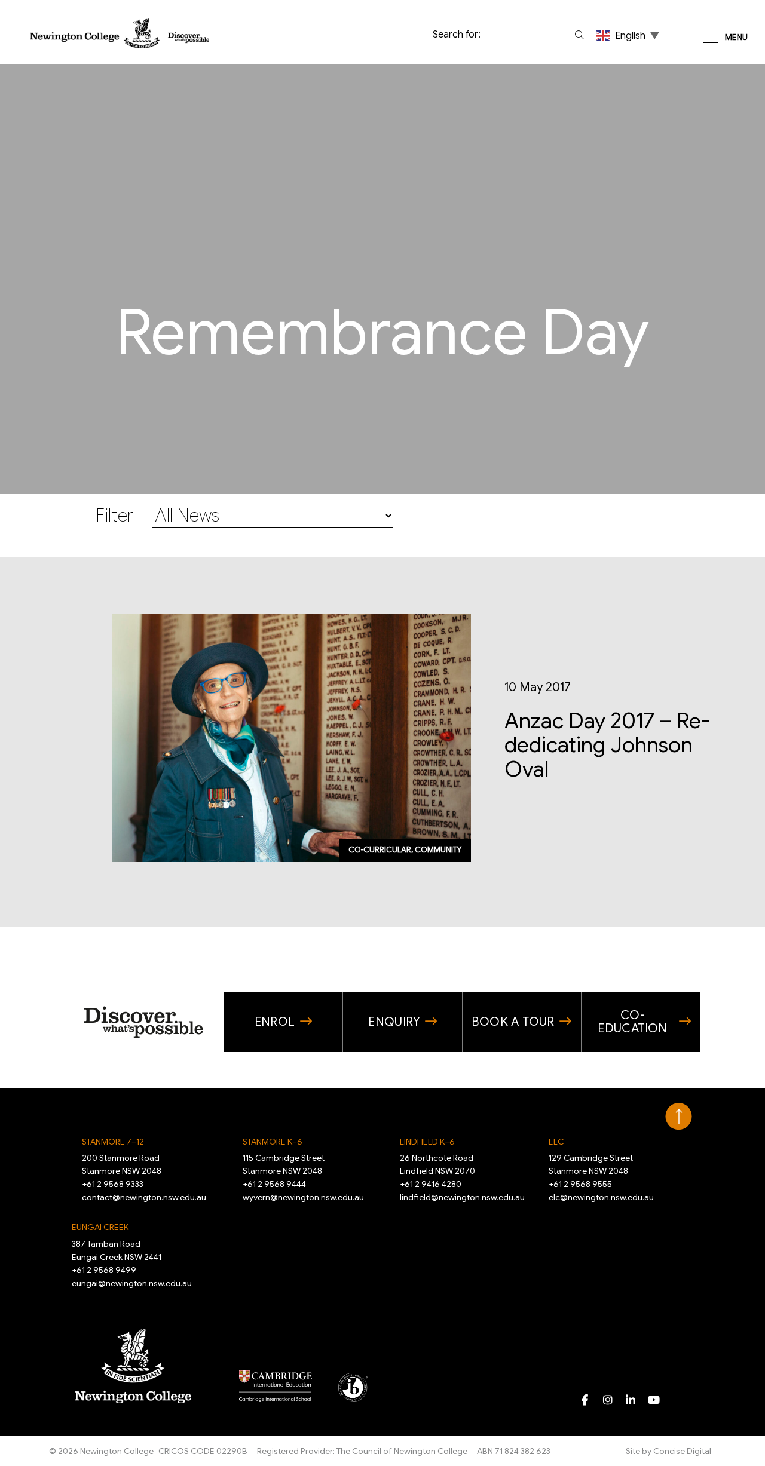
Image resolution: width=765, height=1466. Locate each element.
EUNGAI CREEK (100, 1227)
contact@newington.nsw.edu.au (144, 1197)
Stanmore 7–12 (113, 1141)
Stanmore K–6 (272, 1141)
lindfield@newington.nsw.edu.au (462, 1197)
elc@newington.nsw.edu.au (601, 1197)
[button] (628, 35)
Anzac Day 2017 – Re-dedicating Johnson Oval (606, 745)
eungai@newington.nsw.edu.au (132, 1283)
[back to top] (678, 1116)
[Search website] (577, 35)
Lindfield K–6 (427, 1141)
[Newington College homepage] (119, 32)
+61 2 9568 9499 (104, 1270)
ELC (556, 1141)
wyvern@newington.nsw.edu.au (303, 1197)
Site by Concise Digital (668, 1451)
